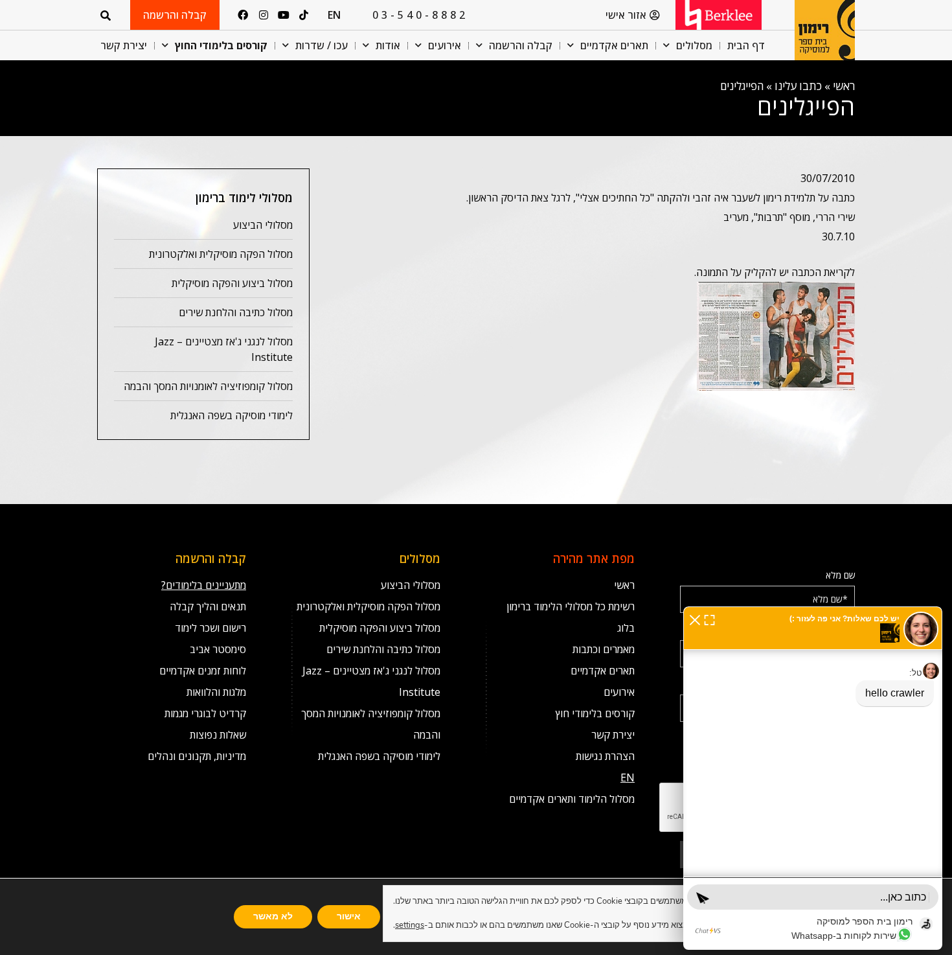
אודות (388, 45)
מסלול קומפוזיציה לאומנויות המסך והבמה (208, 386)
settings (409, 925)
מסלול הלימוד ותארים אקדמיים (572, 799)
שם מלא (841, 575)
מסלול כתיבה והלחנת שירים (236, 312)
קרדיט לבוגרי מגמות (205, 713)
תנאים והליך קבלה (208, 606)
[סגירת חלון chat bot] (695, 619)
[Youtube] (284, 15)
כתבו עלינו (798, 85)
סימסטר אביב (218, 649)
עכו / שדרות (321, 45)
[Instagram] (263, 15)
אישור (349, 916)
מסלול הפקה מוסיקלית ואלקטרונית (221, 254)
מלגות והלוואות (216, 692)
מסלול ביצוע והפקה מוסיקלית (232, 283)
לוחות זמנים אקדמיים (202, 670)
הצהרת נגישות (605, 756)
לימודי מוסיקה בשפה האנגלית (231, 415)
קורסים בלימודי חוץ (595, 713)
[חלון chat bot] (812, 778)
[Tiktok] (304, 15)
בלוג (626, 628)
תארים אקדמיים (614, 45)
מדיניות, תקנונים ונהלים (197, 756)
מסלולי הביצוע (263, 225)
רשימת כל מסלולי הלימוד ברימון (570, 606)
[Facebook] (243, 15)
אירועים (444, 45)
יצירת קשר (123, 45)
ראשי (844, 85)
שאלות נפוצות (218, 735)
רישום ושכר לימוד (210, 628)
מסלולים (694, 45)
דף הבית (746, 45)
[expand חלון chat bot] (709, 619)
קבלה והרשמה (520, 45)
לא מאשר (273, 916)
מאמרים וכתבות (603, 649)
